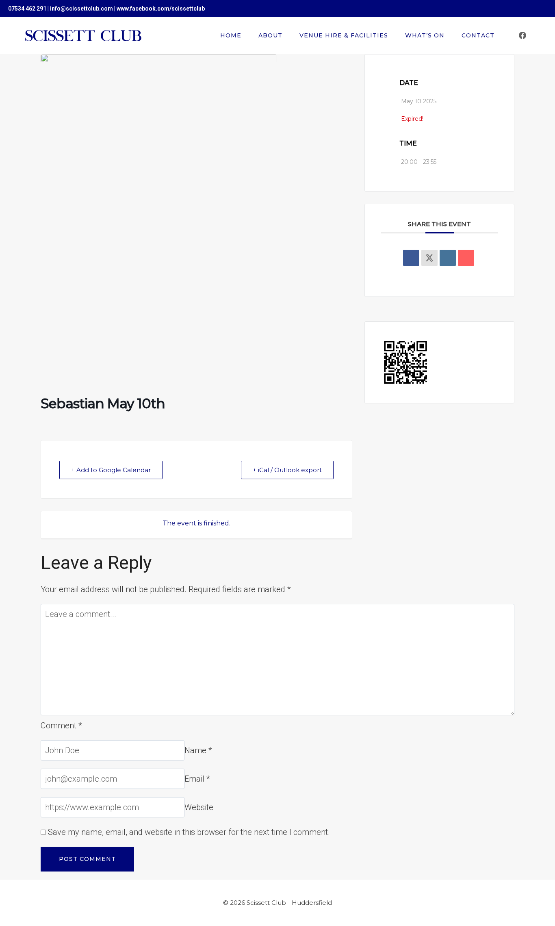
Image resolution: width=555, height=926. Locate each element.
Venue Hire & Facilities (343, 35)
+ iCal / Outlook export (287, 470)
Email (197, 779)
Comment (61, 725)
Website (198, 807)
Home (230, 35)
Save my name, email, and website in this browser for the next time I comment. (189, 832)
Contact (478, 35)
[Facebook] (522, 35)
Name (198, 750)
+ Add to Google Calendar (111, 470)
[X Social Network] (429, 258)
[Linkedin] (448, 258)
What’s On (424, 35)
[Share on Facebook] (411, 258)
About (270, 35)
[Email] (466, 258)
